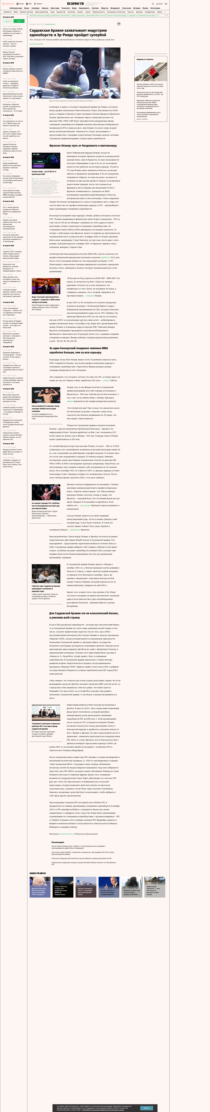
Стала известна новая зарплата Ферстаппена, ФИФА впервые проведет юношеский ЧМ (12, 194)
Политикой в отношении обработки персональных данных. (103, 1110)
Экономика (35, 8)
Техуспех (130, 12)
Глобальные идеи (16, 8)
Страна (87, 12)
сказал (106, 380)
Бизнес (26, 8)
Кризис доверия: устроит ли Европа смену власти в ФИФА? (13, 71)
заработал (106, 257)
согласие (90, 1108)
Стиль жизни (126, 8)
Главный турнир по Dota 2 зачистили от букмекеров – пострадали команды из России (13, 410)
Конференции (150, 12)
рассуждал (85, 505)
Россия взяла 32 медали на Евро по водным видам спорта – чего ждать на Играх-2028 (13, 324)
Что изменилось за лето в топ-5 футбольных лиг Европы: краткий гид (13, 123)
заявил (70, 401)
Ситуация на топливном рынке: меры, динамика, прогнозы (150, 16)
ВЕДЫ (16, 12)
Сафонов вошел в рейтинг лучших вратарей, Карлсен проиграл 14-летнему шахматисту (13, 381)
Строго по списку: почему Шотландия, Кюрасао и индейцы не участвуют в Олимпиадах (12, 32)
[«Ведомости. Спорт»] (76, 3)
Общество (104, 8)
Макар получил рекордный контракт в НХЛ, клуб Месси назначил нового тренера (13, 55)
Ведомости (7, 12)
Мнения (145, 8)
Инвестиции (55, 8)
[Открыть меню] (166, 4)
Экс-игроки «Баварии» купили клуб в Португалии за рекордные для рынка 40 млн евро (13, 179)
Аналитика (71, 12)
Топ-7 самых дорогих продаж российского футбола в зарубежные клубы (12, 210)
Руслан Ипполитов (36, 44)
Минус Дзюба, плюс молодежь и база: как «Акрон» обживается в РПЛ (11, 280)
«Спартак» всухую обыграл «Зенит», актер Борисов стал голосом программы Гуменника (12, 293)
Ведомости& (61, 12)
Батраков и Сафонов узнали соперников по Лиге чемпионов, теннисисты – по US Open (12, 107)
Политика (95, 8)
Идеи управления (41, 12)
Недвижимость (84, 8)
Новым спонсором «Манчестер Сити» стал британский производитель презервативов (12, 224)
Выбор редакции (78, 16)
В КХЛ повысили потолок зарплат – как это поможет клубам (12, 44)
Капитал (80, 12)
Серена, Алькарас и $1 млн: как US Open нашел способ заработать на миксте (12, 135)
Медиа (74, 8)
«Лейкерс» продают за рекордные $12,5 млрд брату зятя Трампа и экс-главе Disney (12, 463)
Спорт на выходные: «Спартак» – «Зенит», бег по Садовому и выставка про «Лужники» (12, 311)
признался (75, 530)
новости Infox (38, 873)
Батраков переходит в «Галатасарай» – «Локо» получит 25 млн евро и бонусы (12, 356)
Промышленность (98, 12)
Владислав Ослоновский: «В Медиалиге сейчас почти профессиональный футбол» (13, 423)
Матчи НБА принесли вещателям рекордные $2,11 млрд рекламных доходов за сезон (11, 398)
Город (52, 12)
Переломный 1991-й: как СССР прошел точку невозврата (106, 16)
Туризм (159, 12)
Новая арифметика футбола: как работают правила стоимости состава (12, 166)
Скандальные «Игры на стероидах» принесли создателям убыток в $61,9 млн (13, 368)
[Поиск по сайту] (153, 4)
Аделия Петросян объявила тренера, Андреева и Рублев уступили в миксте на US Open (12, 148)
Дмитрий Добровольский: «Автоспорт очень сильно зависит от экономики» (13, 96)
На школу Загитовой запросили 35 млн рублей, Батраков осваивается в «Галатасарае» (13, 238)
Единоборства (50, 24)
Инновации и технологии (116, 12)
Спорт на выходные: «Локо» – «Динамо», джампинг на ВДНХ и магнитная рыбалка (11, 84)
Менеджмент (115, 8)
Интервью (136, 8)
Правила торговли (26, 12)
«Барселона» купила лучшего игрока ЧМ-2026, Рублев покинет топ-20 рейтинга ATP (12, 436)
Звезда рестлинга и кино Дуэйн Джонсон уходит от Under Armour (12, 452)
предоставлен (66, 833)
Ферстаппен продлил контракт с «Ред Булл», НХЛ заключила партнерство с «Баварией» (12, 338)
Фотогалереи (155, 8)
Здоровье (139, 12)
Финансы (45, 8)
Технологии (65, 8)
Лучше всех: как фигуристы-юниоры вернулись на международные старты (12, 267)
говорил (90, 296)
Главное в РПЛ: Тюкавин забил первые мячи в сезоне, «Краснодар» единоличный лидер (12, 255)
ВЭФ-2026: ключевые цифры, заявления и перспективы (50, 16)
